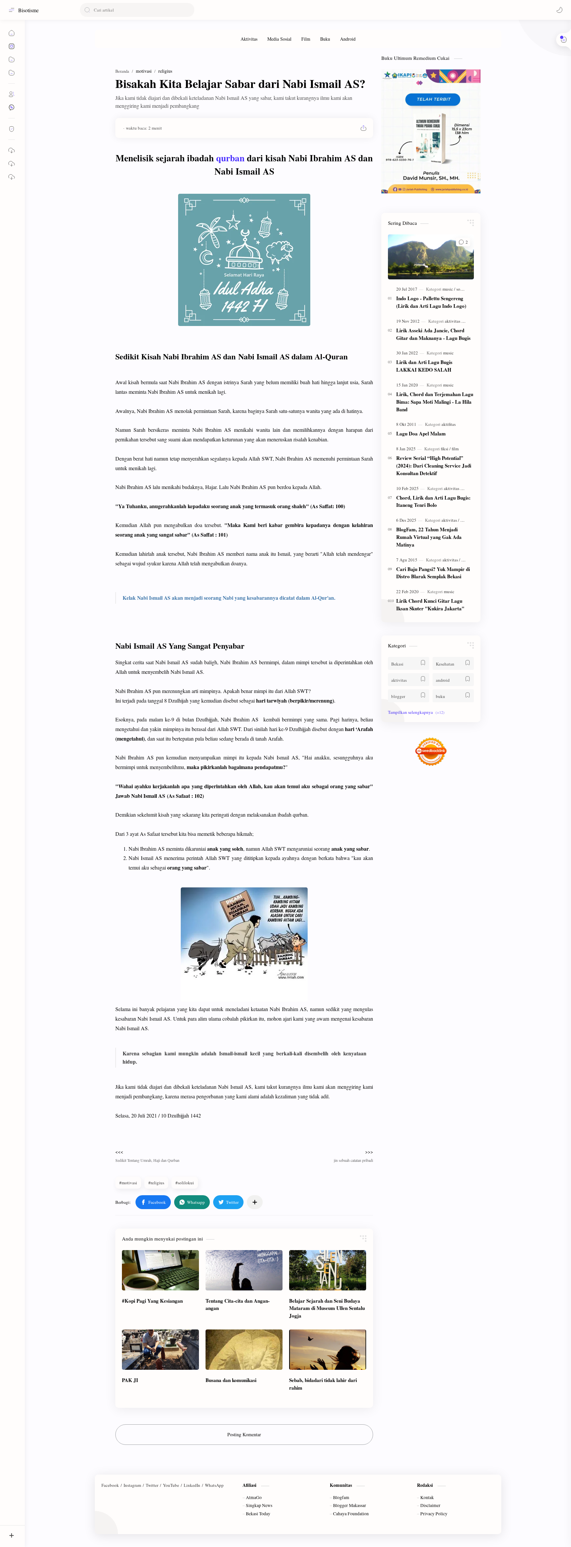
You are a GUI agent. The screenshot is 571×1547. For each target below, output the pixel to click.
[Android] (348, 39)
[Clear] (188, 10)
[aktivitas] (454, 321)
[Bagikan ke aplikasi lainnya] (255, 1202)
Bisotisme (28, 10)
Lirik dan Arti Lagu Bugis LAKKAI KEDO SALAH (424, 365)
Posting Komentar (244, 1434)
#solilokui (184, 1183)
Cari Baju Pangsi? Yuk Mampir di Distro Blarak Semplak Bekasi (433, 572)
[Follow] (11, 129)
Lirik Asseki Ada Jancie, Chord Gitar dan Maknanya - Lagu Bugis (433, 334)
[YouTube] (171, 1485)
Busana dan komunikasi (231, 1380)
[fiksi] (446, 448)
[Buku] (325, 39)
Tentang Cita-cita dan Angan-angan (238, 1304)
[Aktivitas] (249, 39)
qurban (230, 157)
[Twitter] (152, 1485)
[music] (448, 289)
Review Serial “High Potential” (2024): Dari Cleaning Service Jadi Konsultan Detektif (433, 465)
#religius (156, 1183)
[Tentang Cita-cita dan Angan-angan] (244, 1270)
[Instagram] (132, 1485)
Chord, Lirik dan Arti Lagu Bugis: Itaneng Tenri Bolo (433, 501)
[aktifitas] (448, 424)
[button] (559, 10)
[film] (455, 448)
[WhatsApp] (214, 1485)
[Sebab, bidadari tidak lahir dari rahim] (327, 1349)
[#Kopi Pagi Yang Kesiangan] (160, 1270)
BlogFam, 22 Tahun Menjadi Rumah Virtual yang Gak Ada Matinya (429, 537)
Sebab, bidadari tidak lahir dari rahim (323, 1383)
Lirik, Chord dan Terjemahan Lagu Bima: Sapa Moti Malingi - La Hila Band (434, 401)
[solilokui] (464, 289)
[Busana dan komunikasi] (244, 1349)
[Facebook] (110, 1485)
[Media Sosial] (279, 39)
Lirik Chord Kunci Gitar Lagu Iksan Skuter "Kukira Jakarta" (430, 604)
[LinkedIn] (192, 1485)
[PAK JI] (160, 1349)
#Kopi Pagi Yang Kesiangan (152, 1300)
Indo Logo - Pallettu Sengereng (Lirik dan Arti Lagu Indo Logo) (431, 302)
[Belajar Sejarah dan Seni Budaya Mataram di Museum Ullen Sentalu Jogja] (327, 1270)
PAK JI (130, 1380)
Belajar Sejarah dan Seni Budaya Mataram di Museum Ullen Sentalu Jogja (327, 1308)
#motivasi (128, 1183)
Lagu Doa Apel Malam (421, 433)
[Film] (305, 39)
